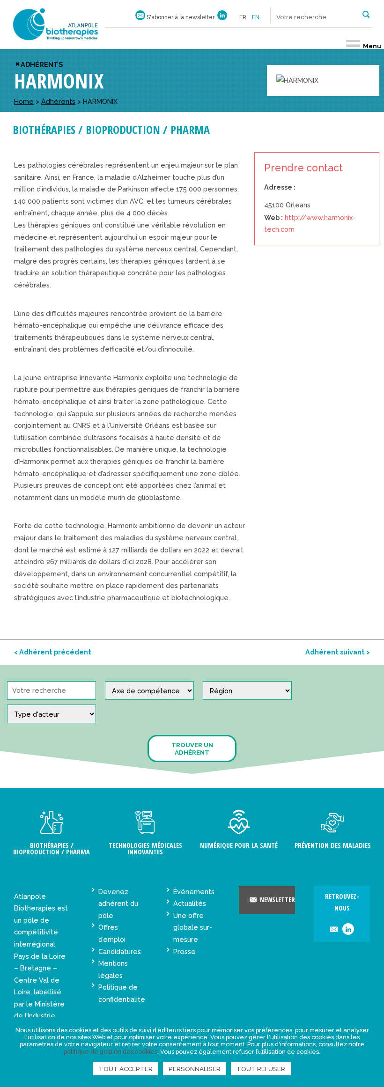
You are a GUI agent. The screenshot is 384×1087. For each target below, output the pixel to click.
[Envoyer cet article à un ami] (333, 930)
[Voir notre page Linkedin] (222, 17)
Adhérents (42, 64)
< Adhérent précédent (52, 652)
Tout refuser (260, 1068)
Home (24, 101)
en (255, 17)
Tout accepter (126, 1068)
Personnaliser (195, 1068)
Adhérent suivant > (337, 652)
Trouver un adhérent (192, 748)
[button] (366, 14)
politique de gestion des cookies (110, 1051)
